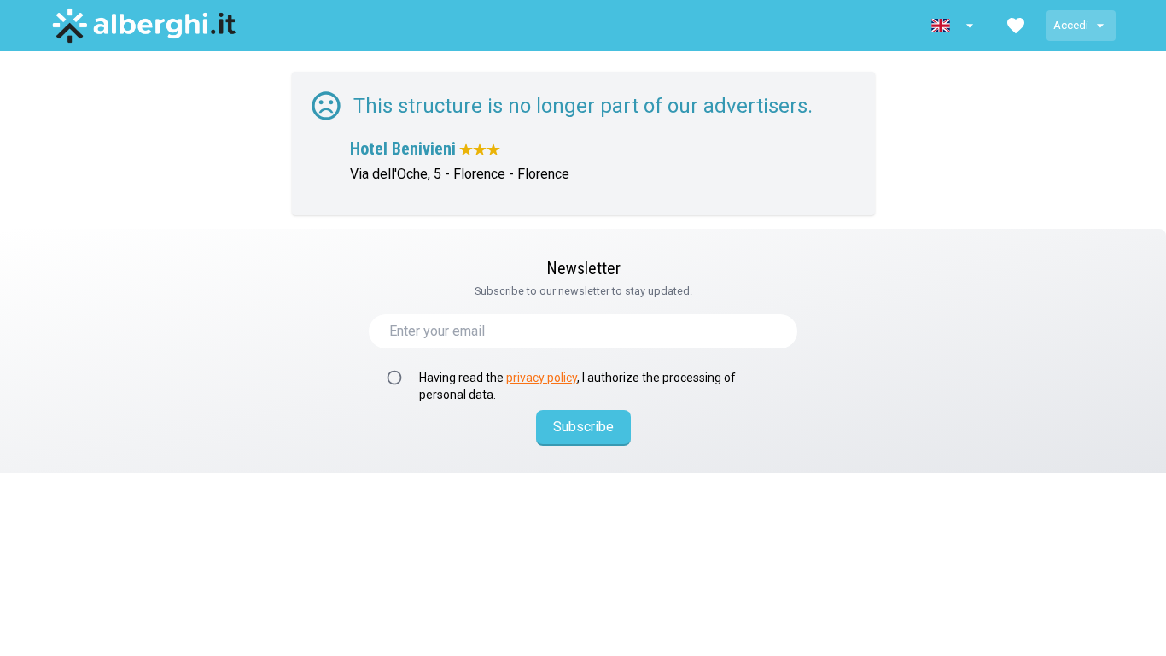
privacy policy (541, 377)
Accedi (1070, 25)
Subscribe (583, 427)
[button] (954, 25)
